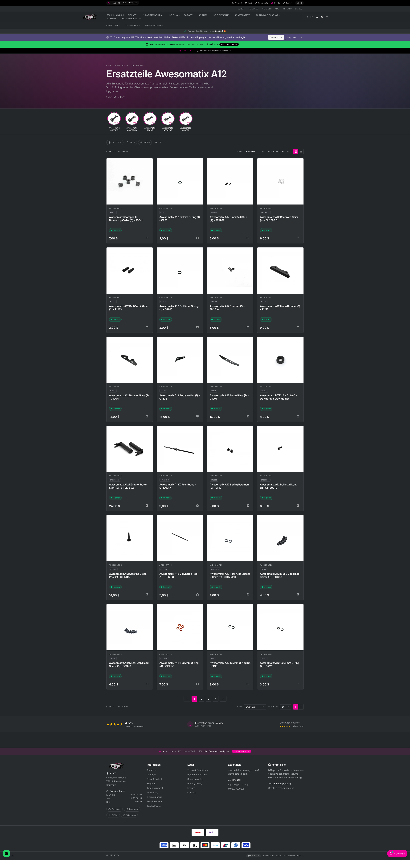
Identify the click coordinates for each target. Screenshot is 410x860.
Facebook (116, 809)
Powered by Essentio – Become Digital (283, 856)
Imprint (191, 788)
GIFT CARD (287, 9)
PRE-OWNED (253, 9)
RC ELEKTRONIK (221, 15)
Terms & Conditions (197, 770)
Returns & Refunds (197, 774)
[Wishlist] (317, 17)
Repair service (154, 801)
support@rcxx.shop (238, 784)
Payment (151, 774)
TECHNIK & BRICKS (115, 15)
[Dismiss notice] (301, 37)
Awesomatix (138, 65)
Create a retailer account (281, 788)
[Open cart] (327, 17)
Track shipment (155, 788)
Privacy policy (194, 783)
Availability (152, 792)
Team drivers (153, 806)
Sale (132, 142)
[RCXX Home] (90, 17)
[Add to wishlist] (148, 162)
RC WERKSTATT (242, 15)
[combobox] (255, 151)
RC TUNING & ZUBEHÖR (267, 15)
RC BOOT (188, 15)
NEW (277, 9)
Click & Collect (154, 779)
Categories (121, 65)
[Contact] (312, 17)
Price (158, 142)
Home (108, 65)
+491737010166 (236, 789)
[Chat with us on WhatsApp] (6, 853)
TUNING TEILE (131, 25)
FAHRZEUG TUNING (154, 25)
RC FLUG (173, 15)
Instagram (133, 809)
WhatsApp (131, 815)
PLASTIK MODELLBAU (153, 15)
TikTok (115, 815)
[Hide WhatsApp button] (12, 855)
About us (151, 770)
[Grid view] (295, 151)
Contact (191, 792)
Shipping (151, 783)
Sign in (289, 3)
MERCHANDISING (130, 18)
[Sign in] (322, 17)
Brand (147, 142)
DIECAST (132, 15)
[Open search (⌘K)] (306, 17)
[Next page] (223, 699)
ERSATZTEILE (112, 25)
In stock (116, 142)
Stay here (291, 37)
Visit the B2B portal (278, 783)
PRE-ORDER (266, 9)
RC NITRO (111, 18)
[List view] (300, 151)
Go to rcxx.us (276, 37)
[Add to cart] (147, 238)
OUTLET (241, 9)
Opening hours (154, 797)
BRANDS (298, 9)
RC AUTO (203, 15)
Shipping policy (195, 779)
